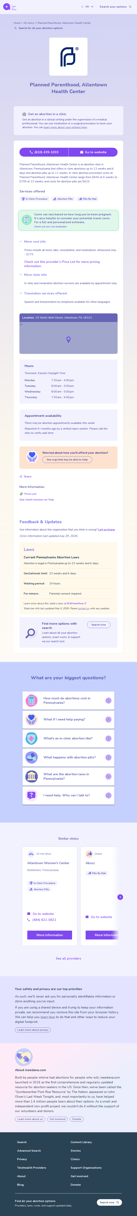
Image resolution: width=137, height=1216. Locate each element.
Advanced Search (29, 1151)
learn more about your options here (65, 127)
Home (17, 23)
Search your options (113, 7)
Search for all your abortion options (41, 28)
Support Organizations (86, 1168)
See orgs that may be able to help (67, 459)
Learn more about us (30, 1119)
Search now (99, 624)
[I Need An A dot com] (9, 6)
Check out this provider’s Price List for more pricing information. (62, 264)
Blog (20, 1185)
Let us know (106, 530)
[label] (87, 7)
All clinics (29, 23)
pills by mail (90, 199)
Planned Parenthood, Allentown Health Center (64, 23)
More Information (50, 935)
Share (27, 477)
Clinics (75, 1159)
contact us (83, 608)
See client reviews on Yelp (36, 500)
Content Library (81, 1142)
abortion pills (65, 199)
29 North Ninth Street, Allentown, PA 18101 (63, 318)
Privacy (22, 1159)
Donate (76, 1119)
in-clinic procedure (36, 199)
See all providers (68, 958)
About (21, 1176)
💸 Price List (27, 494)
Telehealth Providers (31, 1168)
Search (22, 1142)
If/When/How (75, 603)
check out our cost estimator (50, 226)
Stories (76, 1151)
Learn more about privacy (33, 1030)
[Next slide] (120, 897)
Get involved (57, 1119)
